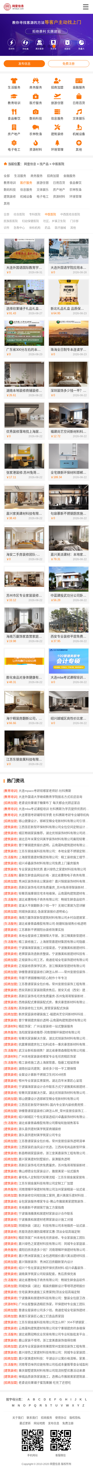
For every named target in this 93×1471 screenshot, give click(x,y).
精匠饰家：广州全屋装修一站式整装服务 (46, 1026)
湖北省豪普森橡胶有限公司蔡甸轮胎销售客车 (49, 1123)
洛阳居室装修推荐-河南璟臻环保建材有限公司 (49, 1032)
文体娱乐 (43, 189)
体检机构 (34, 227)
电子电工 (43, 196)
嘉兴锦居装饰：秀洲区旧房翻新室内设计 (46, 1262)
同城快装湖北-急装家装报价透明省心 (43, 911)
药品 (47, 227)
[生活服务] (11, 857)
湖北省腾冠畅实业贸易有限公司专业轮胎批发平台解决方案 (54, 1334)
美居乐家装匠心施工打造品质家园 (41, 1316)
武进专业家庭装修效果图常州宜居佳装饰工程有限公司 (54, 1346)
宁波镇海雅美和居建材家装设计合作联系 (46, 1213)
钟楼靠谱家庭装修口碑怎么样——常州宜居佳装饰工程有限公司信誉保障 (54, 972)
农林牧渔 (75, 189)
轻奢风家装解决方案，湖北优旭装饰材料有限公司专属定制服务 (54, 1092)
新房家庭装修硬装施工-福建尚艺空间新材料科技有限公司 (54, 1014)
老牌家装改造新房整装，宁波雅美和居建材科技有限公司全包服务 (54, 954)
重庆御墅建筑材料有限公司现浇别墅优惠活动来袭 (52, 1370)
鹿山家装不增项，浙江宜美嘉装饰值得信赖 (47, 1340)
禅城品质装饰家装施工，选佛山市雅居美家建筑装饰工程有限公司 (54, 1376)
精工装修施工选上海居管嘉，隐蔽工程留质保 (49, 1062)
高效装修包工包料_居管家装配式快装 (44, 1008)
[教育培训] (11, 790)
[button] (39, 46)
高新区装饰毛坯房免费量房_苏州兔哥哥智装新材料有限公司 (54, 887)
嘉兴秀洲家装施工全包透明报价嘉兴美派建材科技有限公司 (54, 1255)
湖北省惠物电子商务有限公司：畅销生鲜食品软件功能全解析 (54, 1280)
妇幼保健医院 (30, 221)
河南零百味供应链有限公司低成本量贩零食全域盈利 (53, 1364)
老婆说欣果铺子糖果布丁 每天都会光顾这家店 (49, 803)
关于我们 (18, 1417)
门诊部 (74, 221)
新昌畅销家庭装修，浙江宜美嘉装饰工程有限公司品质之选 (54, 1153)
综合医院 (19, 214)
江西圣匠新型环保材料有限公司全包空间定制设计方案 (54, 827)
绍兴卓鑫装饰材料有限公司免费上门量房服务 (49, 863)
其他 (7, 203)
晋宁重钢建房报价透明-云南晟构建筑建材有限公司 (52, 1020)
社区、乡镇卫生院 (54, 221)
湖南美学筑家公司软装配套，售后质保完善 (47, 1274)
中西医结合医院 (70, 214)
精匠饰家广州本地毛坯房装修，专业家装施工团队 (52, 1237)
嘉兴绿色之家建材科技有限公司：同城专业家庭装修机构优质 (54, 1243)
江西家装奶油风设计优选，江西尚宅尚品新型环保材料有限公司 (54, 1147)
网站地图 (39, 1423)
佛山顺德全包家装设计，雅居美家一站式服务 (49, 1171)
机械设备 (26, 196)
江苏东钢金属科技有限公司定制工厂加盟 (46, 1183)
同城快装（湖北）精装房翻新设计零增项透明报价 (52, 1286)
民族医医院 (11, 221)
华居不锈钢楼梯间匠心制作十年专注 (43, 978)
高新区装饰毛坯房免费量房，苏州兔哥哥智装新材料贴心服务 (54, 1165)
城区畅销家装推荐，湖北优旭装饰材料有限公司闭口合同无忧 (54, 833)
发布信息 (24, 63)
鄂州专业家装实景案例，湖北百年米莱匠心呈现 (50, 1080)
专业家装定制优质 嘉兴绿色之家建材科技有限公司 (52, 869)
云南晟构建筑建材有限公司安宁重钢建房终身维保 (52, 1328)
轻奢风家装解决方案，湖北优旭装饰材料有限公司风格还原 (54, 1038)
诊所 (6, 227)
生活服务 (20, 175)
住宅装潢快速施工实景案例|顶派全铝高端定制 (49, 1292)
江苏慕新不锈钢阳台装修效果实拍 (41, 929)
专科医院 (34, 214)
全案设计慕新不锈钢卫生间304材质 (42, 1074)
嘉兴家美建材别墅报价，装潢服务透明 (44, 1159)
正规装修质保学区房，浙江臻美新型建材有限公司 (52, 966)
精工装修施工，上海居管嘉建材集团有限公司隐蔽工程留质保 (54, 941)
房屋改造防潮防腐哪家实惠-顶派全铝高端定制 (49, 1231)
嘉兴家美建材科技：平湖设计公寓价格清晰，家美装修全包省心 (54, 1358)
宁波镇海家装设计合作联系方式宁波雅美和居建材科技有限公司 (54, 1086)
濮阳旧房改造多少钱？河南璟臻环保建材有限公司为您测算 (54, 1249)
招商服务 (46, 1417)
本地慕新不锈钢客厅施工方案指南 (41, 1207)
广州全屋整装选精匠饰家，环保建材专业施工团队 (52, 1304)
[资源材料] (11, 1026)
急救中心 (19, 227)
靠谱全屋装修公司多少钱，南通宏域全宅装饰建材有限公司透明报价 (54, 1310)
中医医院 (58, 164)
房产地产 (59, 189)
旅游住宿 (43, 182)
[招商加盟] (11, 803)
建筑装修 (10, 196)
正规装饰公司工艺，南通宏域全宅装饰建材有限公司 (53, 960)
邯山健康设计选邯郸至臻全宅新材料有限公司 (49, 1098)
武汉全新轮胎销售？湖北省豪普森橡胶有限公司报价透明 (54, 1050)
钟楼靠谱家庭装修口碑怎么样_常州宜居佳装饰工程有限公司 (54, 1111)
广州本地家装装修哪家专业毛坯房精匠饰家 (47, 1056)
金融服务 (69, 175)
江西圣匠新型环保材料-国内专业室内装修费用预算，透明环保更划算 (54, 1104)
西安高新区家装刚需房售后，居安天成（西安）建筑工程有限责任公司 (54, 990)
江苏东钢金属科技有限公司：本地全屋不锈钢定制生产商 (54, 851)
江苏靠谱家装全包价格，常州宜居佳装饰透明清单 (52, 1141)
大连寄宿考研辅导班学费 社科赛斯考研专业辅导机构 (54, 815)
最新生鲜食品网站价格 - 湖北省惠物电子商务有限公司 (54, 875)
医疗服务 (26, 182)
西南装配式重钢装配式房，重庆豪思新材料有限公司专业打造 (54, 1002)
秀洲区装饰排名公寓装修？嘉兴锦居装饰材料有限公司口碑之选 (54, 881)
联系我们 (32, 1417)
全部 (7, 175)
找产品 (44, 164)
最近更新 (25, 1423)
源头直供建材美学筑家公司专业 (40, 1135)
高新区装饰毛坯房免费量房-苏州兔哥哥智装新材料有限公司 (54, 996)
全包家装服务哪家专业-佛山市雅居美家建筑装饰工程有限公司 (54, 1201)
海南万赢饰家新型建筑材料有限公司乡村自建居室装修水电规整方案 (54, 917)
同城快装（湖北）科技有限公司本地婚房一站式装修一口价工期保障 (54, 1225)
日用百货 (59, 182)
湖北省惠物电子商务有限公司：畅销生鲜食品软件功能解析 (54, 899)
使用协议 (60, 1417)
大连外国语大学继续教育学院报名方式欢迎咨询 (50, 796)
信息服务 (26, 189)
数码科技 (10, 189)
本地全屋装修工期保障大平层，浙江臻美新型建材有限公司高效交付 (54, 935)
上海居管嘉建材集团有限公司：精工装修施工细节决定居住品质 (54, 857)
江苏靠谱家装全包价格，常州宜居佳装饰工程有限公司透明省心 (54, 984)
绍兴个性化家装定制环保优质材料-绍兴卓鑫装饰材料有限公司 (54, 1268)
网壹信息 (30, 164)
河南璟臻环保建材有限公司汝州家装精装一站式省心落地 (54, 1189)
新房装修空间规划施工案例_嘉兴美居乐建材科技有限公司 (54, 1195)
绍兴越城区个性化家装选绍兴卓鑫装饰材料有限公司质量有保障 (54, 1117)
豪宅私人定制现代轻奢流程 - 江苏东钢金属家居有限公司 (54, 1177)
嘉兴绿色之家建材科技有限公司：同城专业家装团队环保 (54, 1352)
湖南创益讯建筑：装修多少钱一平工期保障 (47, 1068)
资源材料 (59, 196)
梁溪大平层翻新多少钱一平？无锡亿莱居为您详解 (52, 905)
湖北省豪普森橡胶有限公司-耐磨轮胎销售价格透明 (52, 923)
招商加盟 (53, 175)
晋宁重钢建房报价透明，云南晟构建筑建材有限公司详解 (54, 845)
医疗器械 (60, 227)
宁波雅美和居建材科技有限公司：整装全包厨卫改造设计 (54, 1298)
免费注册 (69, 63)
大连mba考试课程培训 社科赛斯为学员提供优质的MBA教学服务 (54, 809)
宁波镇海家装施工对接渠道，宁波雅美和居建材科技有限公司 (54, 947)
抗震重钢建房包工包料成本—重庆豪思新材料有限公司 (54, 1044)
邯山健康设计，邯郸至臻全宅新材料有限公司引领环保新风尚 (54, 821)
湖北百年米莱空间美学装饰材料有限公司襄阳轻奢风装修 (54, 839)
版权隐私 (75, 1417)
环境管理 (75, 196)
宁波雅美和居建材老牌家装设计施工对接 (46, 1219)
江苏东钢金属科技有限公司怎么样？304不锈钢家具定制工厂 (54, 1322)
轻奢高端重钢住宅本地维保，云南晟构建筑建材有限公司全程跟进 (54, 893)
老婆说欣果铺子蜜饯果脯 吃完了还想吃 (45, 1382)
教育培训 (10, 182)
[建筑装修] (11, 827)
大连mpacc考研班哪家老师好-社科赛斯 (45, 790)
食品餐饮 (75, 182)
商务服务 (36, 175)
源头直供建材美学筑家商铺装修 (40, 1129)
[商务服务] (11, 1032)
